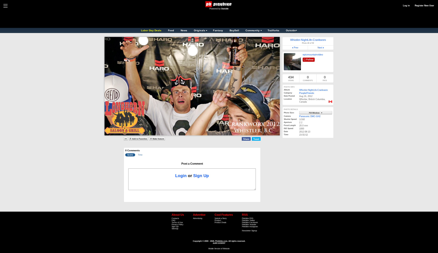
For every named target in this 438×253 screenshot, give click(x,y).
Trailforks (273, 30)
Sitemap (175, 229)
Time (140, 155)
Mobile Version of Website (219, 249)
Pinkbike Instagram (250, 226)
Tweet (256, 139)
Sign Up (201, 175)
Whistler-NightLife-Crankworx (313, 90)
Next (320, 47)
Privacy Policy (177, 224)
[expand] (126, 139)
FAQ (173, 220)
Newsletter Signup (249, 231)
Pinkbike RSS (247, 218)
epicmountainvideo (313, 54)
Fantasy (218, 30)
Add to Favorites (139, 139)
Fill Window (314, 113)
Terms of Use (177, 222)
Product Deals (220, 222)
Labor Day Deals (151, 30)
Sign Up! (175, 226)
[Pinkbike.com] (219, 4)
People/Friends (306, 93)
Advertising (197, 218)
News (184, 30)
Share (246, 139)
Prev (296, 47)
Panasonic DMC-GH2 (309, 116)
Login (181, 175)
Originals (199, 30)
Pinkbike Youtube (249, 224)
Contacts (175, 218)
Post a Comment (192, 163)
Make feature (158, 139)
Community (253, 30)
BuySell (234, 30)
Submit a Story (221, 218)
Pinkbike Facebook (250, 222)
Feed (171, 30)
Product (218, 220)
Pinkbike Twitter (248, 220)
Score (130, 155)
